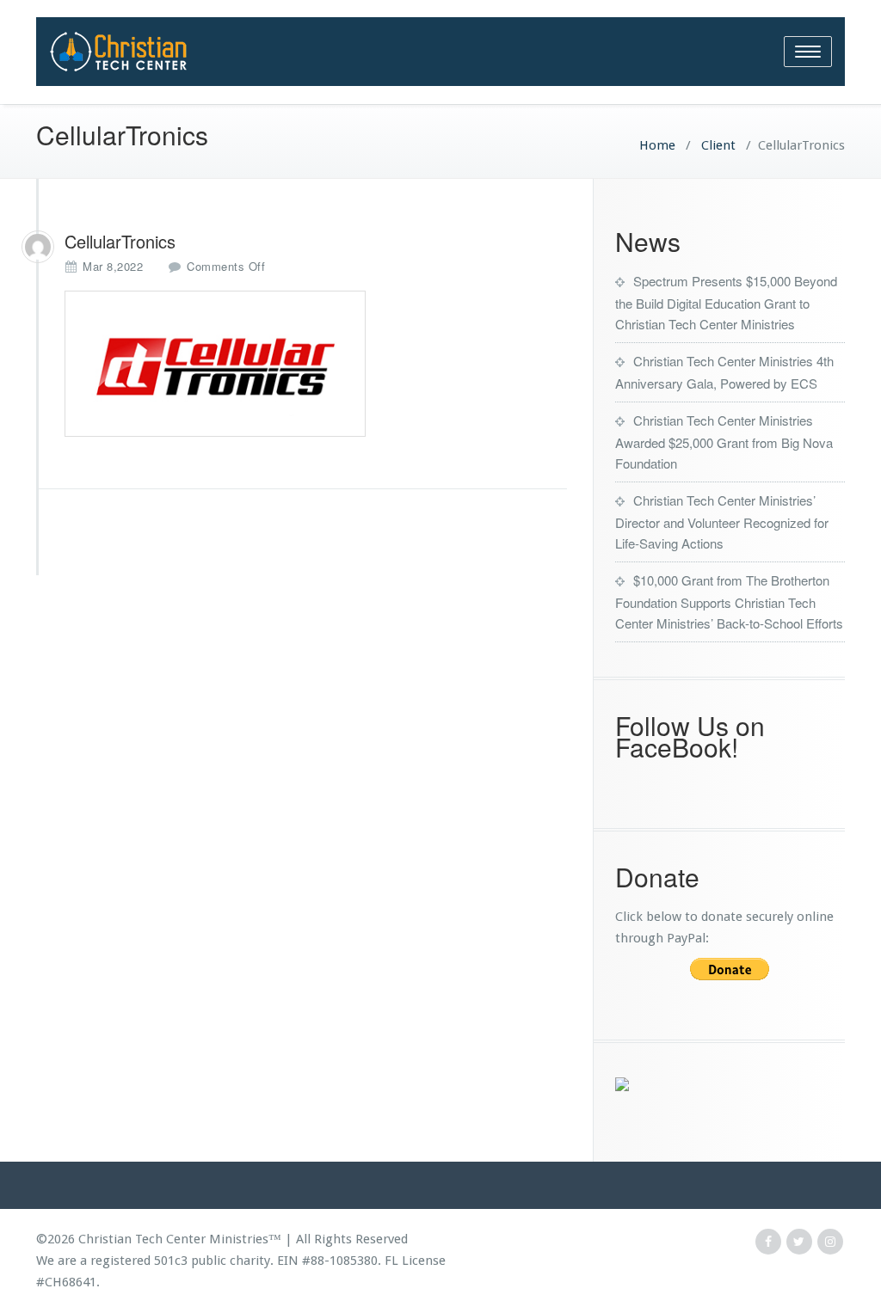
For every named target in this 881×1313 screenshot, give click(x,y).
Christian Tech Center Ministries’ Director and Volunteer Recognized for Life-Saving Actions (722, 521)
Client (717, 145)
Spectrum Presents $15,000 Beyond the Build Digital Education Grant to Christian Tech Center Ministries (726, 302)
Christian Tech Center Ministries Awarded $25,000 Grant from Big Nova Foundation (724, 441)
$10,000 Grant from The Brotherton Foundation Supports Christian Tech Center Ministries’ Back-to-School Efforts (729, 601)
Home (657, 145)
